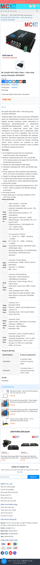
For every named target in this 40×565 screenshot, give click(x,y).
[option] (20, 40)
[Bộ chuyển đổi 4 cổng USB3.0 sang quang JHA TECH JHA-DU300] (10, 444)
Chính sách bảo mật (7, 507)
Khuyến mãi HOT (8, 387)
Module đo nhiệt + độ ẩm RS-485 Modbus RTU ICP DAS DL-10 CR (24, 392)
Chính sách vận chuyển (8, 510)
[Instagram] (14, 553)
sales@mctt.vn (10, 528)
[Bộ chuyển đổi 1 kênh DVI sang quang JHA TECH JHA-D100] (29, 444)
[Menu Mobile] (37, 6)
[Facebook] (2, 553)
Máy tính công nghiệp (8, 487)
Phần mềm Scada (6, 498)
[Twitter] (6, 553)
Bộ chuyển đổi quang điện (9, 492)
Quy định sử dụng (6, 516)
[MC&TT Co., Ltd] (8, 6)
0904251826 (21, 2)
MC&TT (24, 563)
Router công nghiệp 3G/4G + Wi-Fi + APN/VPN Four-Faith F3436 (22, 419)
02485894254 (13, 533)
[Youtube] (10, 553)
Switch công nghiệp (7, 489)
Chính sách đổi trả (7, 513)
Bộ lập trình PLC (6, 495)
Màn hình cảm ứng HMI (8, 501)
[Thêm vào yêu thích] (38, 72)
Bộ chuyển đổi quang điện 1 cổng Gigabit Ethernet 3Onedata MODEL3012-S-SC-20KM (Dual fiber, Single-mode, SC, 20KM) (24, 401)
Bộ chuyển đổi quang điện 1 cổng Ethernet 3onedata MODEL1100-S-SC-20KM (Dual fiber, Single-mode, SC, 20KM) (24, 410)
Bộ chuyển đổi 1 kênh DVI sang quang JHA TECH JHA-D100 (29, 457)
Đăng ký (33, 477)
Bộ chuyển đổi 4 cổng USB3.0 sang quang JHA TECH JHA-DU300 (10, 457)
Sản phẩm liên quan (20, 432)
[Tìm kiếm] (37, 11)
